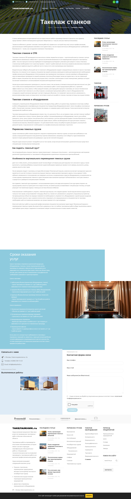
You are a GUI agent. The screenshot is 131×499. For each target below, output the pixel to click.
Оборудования (71, 447)
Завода (105, 448)
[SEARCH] (117, 461)
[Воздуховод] (80, 419)
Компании (106, 445)
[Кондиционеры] (35, 419)
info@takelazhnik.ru (33, 1)
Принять (89, 495)
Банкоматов (71, 431)
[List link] (29, 361)
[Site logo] (22, 8)
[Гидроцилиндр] (65, 419)
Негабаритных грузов (74, 444)
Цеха (104, 439)
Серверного (89, 450)
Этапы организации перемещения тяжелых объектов (109, 44)
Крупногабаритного (91, 434)
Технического (72, 451)
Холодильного (90, 437)
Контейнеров (71, 438)
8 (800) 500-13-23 (19, 1)
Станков (69, 460)
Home (50, 27)
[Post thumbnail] (97, 46)
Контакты (108, 469)
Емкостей (70, 435)
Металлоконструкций (74, 441)
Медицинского (90, 440)
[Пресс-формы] (20, 419)
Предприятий (71, 454)
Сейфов (69, 457)
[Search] (118, 8)
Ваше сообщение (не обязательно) (78, 375)
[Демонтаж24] (50, 419)
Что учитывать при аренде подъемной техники (54, 472)
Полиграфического (91, 443)
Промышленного (90, 446)
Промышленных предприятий (108, 434)
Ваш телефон (71, 360)
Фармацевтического (91, 456)
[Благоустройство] (95, 419)
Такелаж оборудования (61, 27)
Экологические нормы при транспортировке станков (109, 69)
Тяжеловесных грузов (74, 463)
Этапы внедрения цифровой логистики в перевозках (109, 56)
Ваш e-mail (70, 368)
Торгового (88, 453)
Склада (105, 442)
